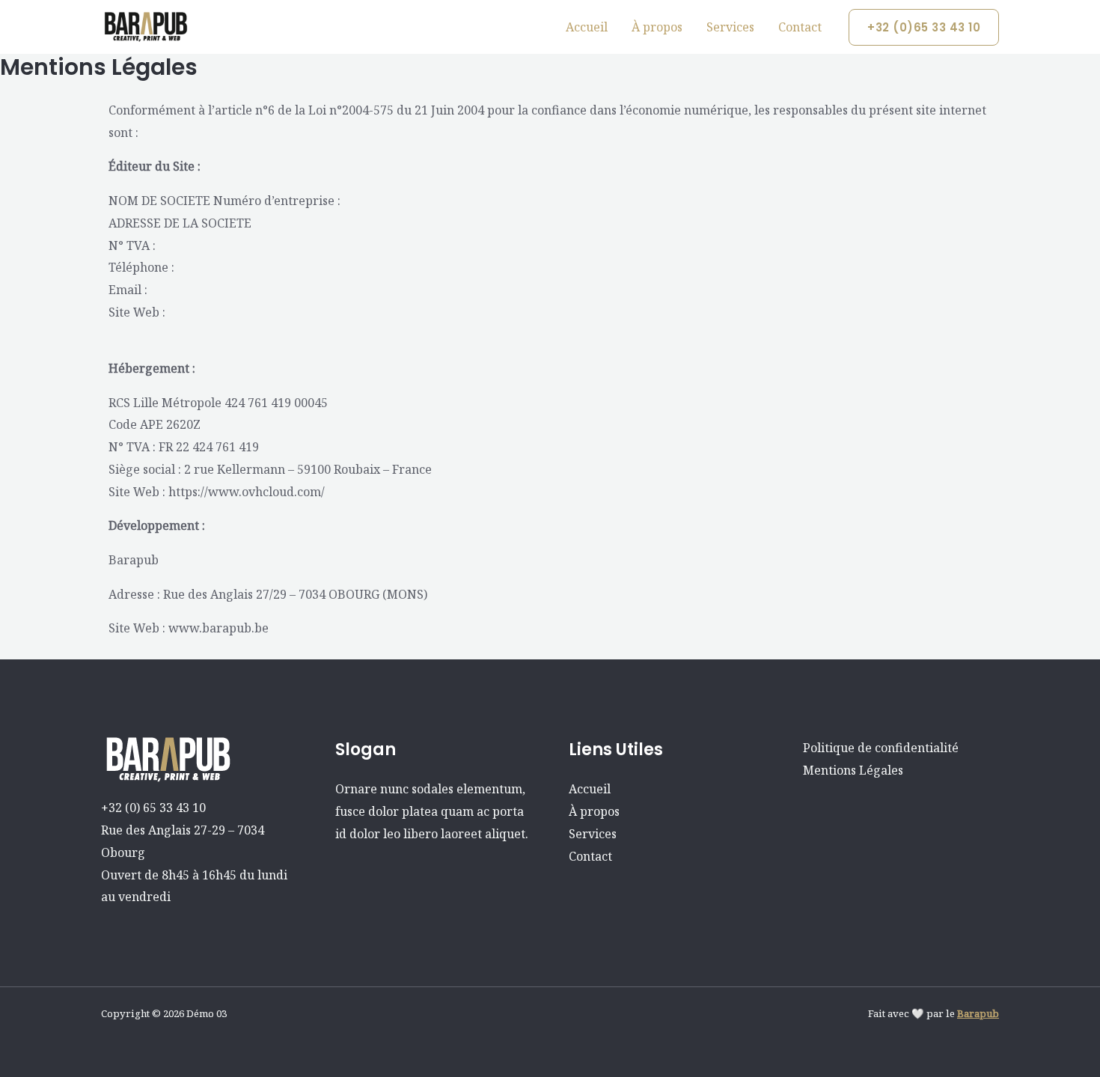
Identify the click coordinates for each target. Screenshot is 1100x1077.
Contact (800, 27)
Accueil (587, 27)
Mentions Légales (853, 770)
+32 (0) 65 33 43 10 (153, 807)
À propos (657, 27)
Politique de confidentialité (881, 747)
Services (730, 27)
